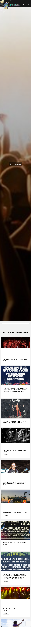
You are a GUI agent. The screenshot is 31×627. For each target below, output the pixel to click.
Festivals (6, 394)
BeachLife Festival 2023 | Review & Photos (15, 512)
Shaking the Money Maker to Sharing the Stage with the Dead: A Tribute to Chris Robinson (14, 483)
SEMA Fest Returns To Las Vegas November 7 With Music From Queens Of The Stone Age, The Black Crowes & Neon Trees (15, 390)
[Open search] (24, 4)
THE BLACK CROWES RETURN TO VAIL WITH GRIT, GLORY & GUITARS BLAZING (15, 422)
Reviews (6, 454)
